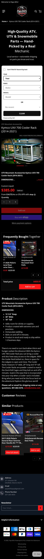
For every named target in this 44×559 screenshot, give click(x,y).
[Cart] (40, 11)
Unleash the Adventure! (33, 540)
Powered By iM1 (9, 118)
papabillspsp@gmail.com (14, 489)
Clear (22, 113)
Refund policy (22, 544)
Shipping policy (22, 552)
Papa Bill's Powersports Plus (17, 540)
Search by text (15, 69)
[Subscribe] (40, 508)
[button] (3, 11)
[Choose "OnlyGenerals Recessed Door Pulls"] (35, 243)
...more (40, 179)
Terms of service (22, 549)
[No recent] (22, 107)
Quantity (5, 197)
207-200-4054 (10, 494)
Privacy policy (22, 547)
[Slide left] (2, 151)
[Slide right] (41, 151)
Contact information (22, 555)
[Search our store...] (36, 11)
